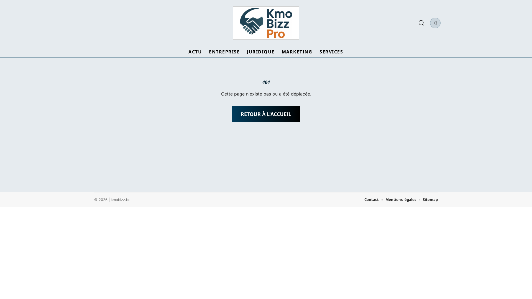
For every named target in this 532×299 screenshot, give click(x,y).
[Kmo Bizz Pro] (266, 23)
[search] (421, 23)
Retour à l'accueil (266, 114)
